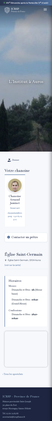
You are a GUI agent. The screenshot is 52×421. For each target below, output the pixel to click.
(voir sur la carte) (13, 265)
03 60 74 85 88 (12, 414)
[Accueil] (14, 9)
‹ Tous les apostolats (12, 374)
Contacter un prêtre (25, 237)
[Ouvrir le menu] (45, 9)
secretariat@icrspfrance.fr (13, 417)
